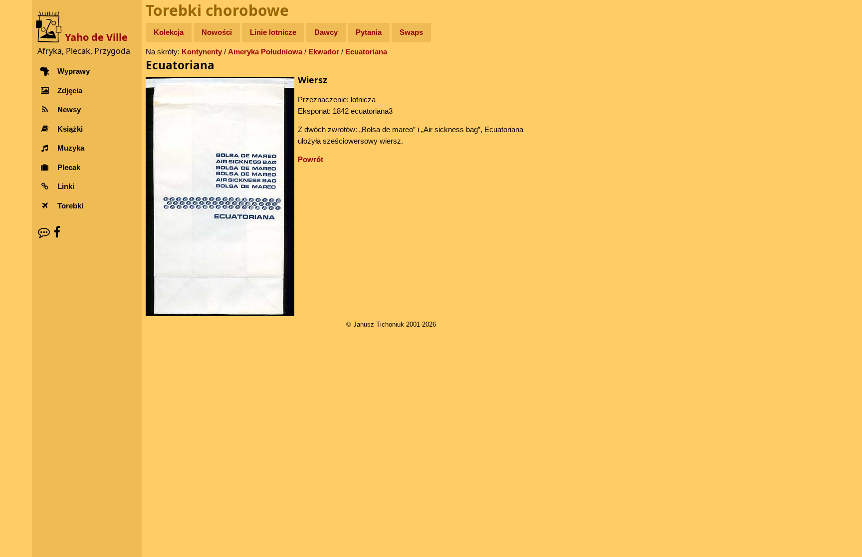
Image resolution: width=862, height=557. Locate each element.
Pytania (369, 32)
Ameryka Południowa (265, 51)
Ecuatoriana (366, 51)
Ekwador (323, 51)
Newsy (69, 109)
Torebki (70, 205)
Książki (70, 129)
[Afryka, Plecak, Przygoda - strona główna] (50, 26)
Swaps (411, 32)
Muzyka (70, 148)
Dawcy (326, 32)
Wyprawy (73, 71)
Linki (65, 186)
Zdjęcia (69, 90)
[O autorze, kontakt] (44, 232)
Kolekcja (169, 32)
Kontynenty (202, 51)
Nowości (217, 32)
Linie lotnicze (273, 32)
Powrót (310, 159)
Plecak (68, 167)
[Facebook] (56, 232)
